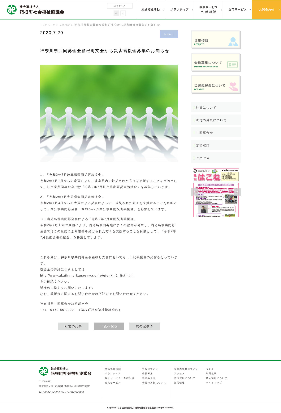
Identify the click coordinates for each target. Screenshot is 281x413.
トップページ (47, 25)
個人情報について (216, 378)
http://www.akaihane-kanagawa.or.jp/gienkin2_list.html (87, 275)
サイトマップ (214, 382)
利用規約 (211, 373)
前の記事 (74, 326)
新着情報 (64, 25)
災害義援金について (186, 369)
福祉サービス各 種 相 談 (209, 9)
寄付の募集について (211, 120)
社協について (206, 107)
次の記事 (143, 326)
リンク (210, 369)
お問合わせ (266, 9)
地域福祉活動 (150, 9)
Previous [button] (194, 192)
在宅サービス (237, 9)
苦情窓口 (203, 145)
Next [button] (237, 192)
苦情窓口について (185, 378)
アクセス (203, 158)
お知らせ (169, 34)
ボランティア (180, 9)
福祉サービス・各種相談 (119, 378)
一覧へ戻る (109, 326)
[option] (216, 192)
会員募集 (147, 373)
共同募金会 (204, 132)
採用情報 (179, 382)
